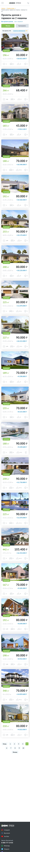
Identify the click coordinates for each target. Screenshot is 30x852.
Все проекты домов (7, 21)
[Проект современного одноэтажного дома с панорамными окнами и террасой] (15, 431)
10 (23, 748)
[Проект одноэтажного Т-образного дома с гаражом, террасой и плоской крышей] (15, 501)
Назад (4, 744)
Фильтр (8, 26)
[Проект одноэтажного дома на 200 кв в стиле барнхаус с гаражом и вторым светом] (15, 642)
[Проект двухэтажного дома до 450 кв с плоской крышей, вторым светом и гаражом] (15, 536)
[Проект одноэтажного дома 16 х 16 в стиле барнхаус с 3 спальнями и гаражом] (15, 395)
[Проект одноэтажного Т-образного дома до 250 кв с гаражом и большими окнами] (15, 466)
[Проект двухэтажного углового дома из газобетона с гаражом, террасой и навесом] (15, 678)
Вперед (15, 752)
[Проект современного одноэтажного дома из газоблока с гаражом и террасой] (15, 42)
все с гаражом (18, 21)
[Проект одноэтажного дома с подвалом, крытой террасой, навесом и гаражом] (15, 77)
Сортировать (22, 26)
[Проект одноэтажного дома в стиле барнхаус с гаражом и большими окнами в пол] (15, 183)
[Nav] (2, 3)
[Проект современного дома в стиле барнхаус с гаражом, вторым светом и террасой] (15, 325)
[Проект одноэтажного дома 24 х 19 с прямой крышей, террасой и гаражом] (15, 289)
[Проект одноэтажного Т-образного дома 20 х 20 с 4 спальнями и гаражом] (15, 254)
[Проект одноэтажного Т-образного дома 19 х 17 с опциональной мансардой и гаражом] (15, 219)
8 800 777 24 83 (7, 843)
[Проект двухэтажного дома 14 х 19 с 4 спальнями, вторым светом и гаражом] (15, 713)
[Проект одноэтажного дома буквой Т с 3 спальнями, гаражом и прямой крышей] (15, 360)
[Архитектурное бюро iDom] (15, 3)
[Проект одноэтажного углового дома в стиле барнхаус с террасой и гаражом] (15, 148)
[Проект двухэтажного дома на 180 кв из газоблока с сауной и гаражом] (15, 113)
